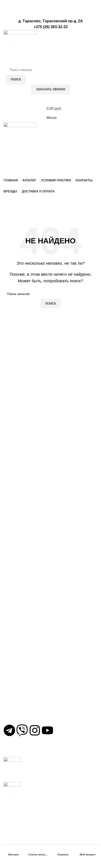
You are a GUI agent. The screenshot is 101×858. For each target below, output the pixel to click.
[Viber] (22, 730)
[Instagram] (35, 730)
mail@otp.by (18, 719)
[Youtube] (47, 730)
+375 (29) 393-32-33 (24, 708)
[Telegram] (9, 730)
